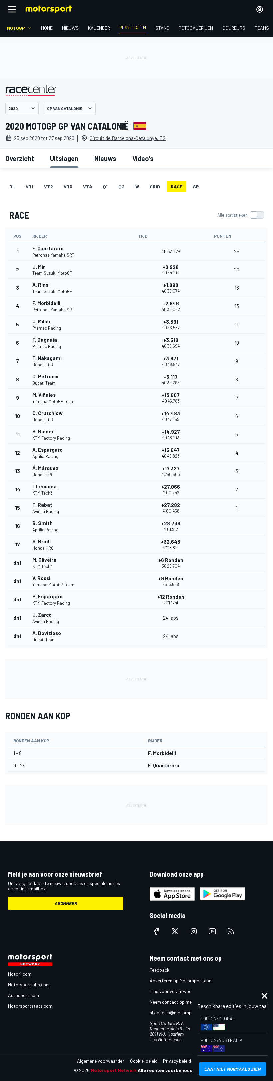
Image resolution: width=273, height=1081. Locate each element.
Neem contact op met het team (181, 1002)
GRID (155, 186)
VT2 (48, 186)
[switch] (240, 215)
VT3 (68, 186)
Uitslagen (64, 158)
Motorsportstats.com (30, 1006)
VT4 (87, 186)
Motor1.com (19, 974)
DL (12, 186)
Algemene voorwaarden (101, 1061)
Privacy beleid (177, 1061)
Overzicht (19, 158)
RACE (176, 186)
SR (196, 186)
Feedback (159, 970)
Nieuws (105, 158)
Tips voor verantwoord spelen (180, 991)
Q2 (121, 186)
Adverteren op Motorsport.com (181, 980)
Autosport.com (23, 995)
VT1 (29, 186)
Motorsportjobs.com (29, 984)
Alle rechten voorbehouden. (168, 1070)
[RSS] (231, 931)
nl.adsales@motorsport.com (179, 1012)
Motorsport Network (114, 1070)
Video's (143, 158)
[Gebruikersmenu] (259, 9)
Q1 (105, 186)
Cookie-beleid (144, 1061)
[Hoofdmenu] (12, 9)
